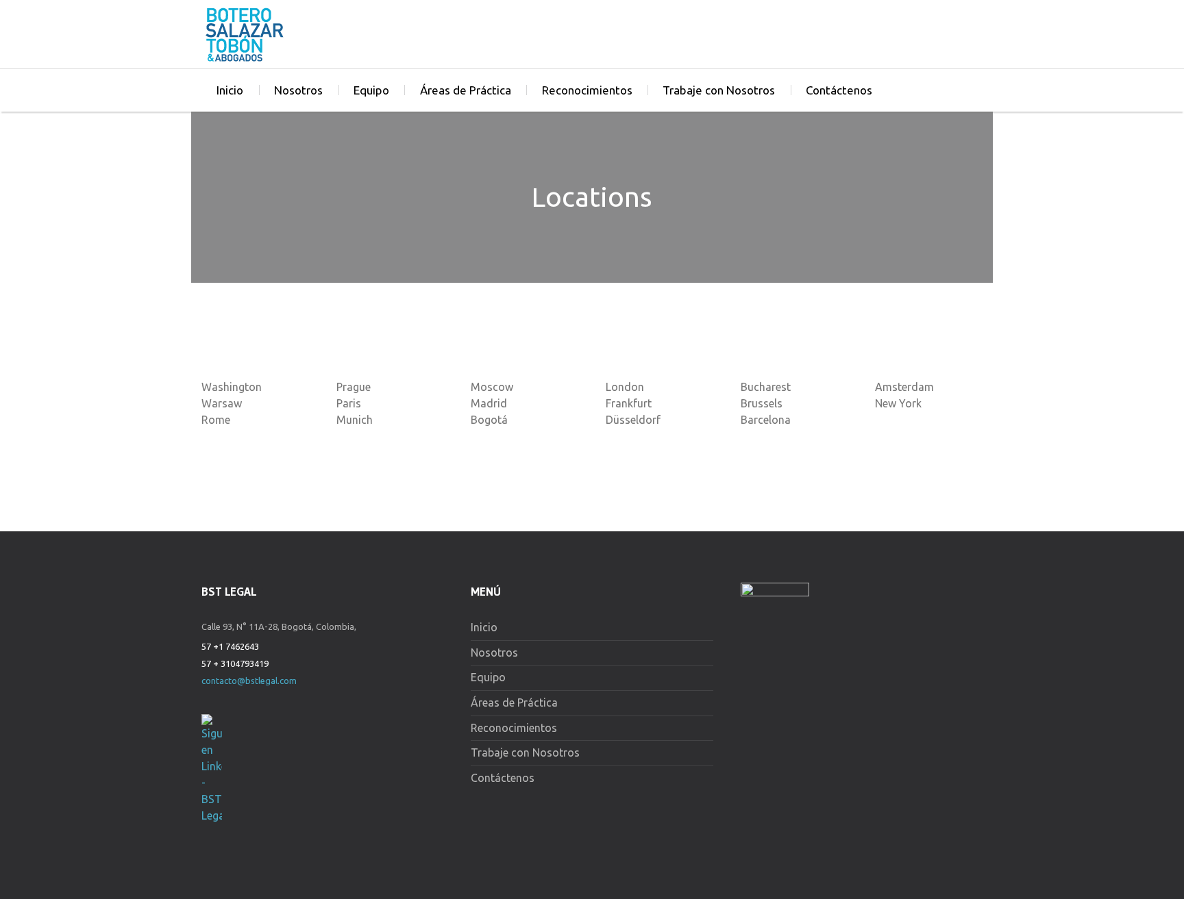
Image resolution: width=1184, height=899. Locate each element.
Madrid (489, 403)
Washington (231, 387)
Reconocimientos (587, 90)
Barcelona (766, 420)
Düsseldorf (633, 420)
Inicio (230, 90)
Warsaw (221, 403)
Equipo (371, 90)
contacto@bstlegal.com (249, 680)
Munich (354, 420)
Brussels (761, 403)
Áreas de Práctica (465, 90)
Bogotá (489, 420)
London (625, 387)
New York (898, 403)
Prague (353, 387)
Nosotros (298, 90)
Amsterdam (904, 387)
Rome (215, 420)
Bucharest (766, 387)
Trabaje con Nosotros (719, 90)
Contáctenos (839, 90)
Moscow (492, 387)
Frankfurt (629, 403)
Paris (348, 403)
